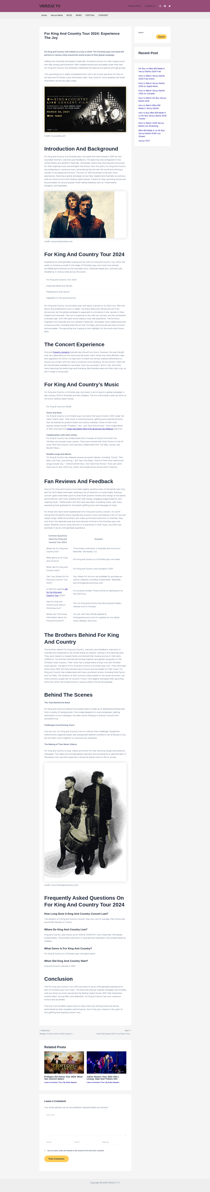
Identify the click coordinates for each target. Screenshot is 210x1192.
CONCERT (103, 15)
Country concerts (61, 352)
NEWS (79, 15)
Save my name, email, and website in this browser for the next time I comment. (75, 1150)
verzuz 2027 (144, 141)
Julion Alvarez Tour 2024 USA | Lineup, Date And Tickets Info (103, 1077)
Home (44, 15)
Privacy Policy (134, 6)
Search (141, 32)
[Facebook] (165, 6)
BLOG (69, 15)
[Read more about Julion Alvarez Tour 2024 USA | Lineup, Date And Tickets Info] (106, 1062)
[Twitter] (170, 6)
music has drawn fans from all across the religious (90, 429)
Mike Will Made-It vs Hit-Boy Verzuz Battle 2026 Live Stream (151, 133)
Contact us (150, 6)
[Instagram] (160, 6)
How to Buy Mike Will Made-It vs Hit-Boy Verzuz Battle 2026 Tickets (152, 116)
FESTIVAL (90, 15)
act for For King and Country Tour (57, 592)
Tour (60, 1082)
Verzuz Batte (57, 15)
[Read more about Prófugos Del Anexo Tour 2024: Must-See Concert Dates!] (64, 1062)
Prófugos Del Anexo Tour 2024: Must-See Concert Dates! (63, 1077)
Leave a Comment (51, 1082)
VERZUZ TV (49, 6)
